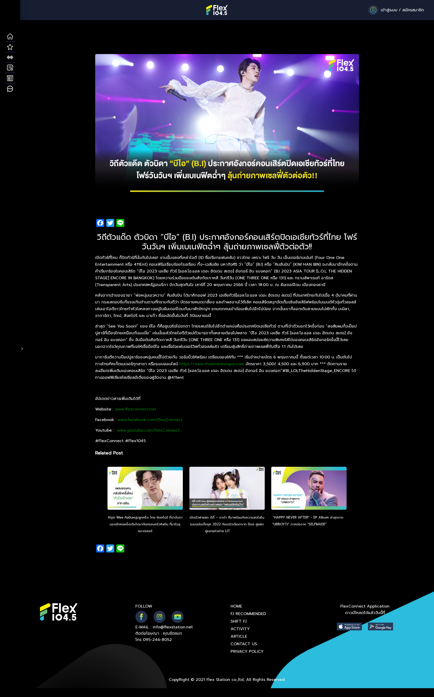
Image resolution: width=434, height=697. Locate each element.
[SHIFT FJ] (10, 58)
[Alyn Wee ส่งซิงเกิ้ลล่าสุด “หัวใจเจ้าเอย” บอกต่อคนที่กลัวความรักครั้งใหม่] (145, 489)
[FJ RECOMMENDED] (10, 47)
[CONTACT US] (10, 89)
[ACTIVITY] (10, 68)
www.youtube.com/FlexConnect (148, 430)
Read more (240, 531)
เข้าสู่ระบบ (389, 10)
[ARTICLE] (10, 78)
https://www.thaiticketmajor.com (211, 364)
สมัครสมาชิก (413, 10)
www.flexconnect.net (135, 409)
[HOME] (10, 36)
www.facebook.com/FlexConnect (150, 420)
